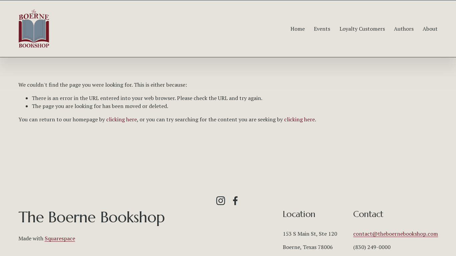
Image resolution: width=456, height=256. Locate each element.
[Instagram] (220, 200)
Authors (404, 28)
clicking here (121, 119)
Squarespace (60, 238)
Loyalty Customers (362, 28)
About (430, 28)
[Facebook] (235, 200)
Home (297, 28)
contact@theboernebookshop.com (395, 233)
